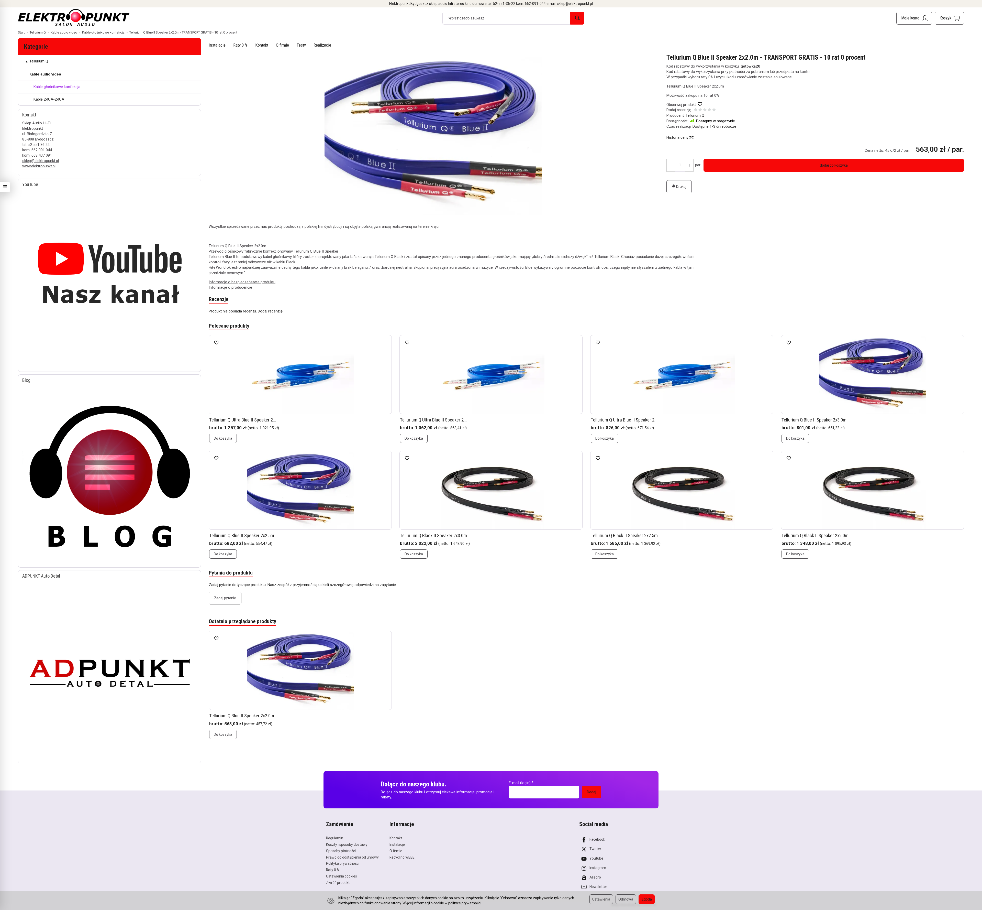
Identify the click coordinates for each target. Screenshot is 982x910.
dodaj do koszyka (834, 165)
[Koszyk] (949, 18)
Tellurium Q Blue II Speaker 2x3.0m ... (816, 420)
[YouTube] (109, 277)
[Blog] (109, 473)
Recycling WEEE (402, 857)
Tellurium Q (695, 115)
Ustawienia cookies (341, 876)
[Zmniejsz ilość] (689, 165)
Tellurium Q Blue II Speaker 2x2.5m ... (243, 535)
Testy (301, 45)
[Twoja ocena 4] (709, 110)
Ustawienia (601, 899)
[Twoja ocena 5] (714, 110)
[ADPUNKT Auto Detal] (109, 668)
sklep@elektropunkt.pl (40, 160)
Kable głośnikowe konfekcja (57, 86)
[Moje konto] (914, 18)
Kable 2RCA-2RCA (49, 99)
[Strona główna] (74, 17)
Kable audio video (45, 74)
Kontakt (261, 45)
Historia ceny (677, 137)
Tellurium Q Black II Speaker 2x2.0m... (817, 535)
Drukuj (680, 187)
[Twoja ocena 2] (700, 110)
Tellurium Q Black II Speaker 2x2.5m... (626, 535)
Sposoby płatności (341, 851)
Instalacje (217, 45)
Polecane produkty (229, 326)
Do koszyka (223, 438)
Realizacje (322, 45)
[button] (433, 135)
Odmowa (625, 899)
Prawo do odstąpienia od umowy (352, 857)
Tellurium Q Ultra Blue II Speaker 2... (242, 420)
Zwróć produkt (338, 883)
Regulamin (334, 838)
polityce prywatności (464, 903)
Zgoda (646, 899)
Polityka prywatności (342, 863)
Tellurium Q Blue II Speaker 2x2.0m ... (243, 716)
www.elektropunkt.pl (38, 166)
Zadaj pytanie (225, 598)
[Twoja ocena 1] (695, 110)
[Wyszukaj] (577, 18)
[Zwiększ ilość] (670, 165)
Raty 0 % (240, 45)
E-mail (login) (520, 783)
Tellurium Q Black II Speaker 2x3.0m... (435, 535)
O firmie (282, 45)
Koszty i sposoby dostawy (346, 844)
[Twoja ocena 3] (704, 110)
